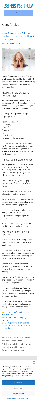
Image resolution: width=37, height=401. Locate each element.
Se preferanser (18, 394)
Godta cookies (18, 383)
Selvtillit (17, 344)
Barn (22, 347)
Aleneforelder (10, 337)
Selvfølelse (8, 344)
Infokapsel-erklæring (11, 398)
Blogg (19, 341)
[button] (34, 362)
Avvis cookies (18, 388)
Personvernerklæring (24, 398)
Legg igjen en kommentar (15, 350)
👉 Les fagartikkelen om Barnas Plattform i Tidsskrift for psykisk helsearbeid (16, 325)
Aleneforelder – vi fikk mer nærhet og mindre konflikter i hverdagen (18, 36)
